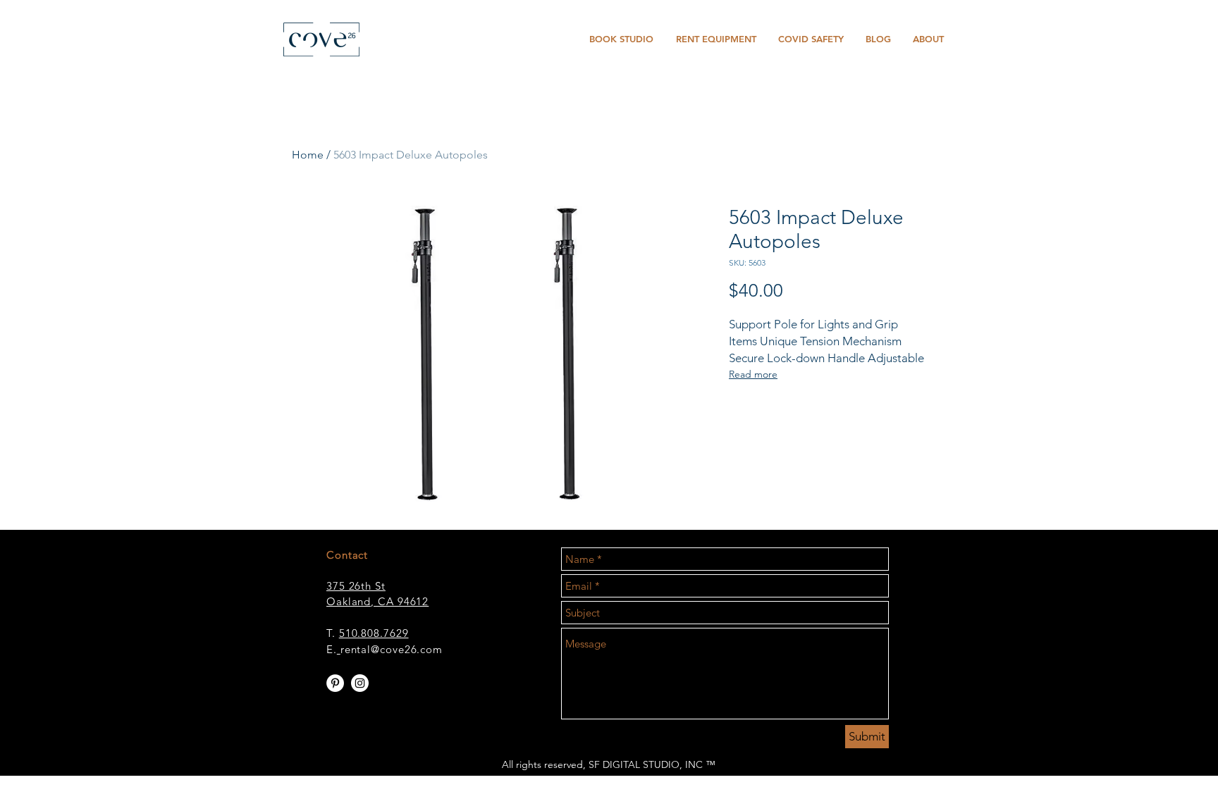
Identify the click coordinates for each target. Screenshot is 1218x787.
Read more (753, 374)
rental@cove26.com (391, 649)
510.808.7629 (374, 633)
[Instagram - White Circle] (360, 683)
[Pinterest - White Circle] (335, 683)
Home (308, 154)
